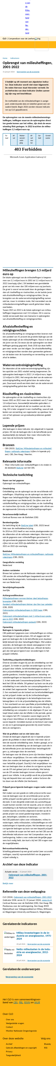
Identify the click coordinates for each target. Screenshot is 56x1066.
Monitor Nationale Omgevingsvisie (21, 1031)
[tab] (7, 139)
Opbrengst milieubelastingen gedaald (19, 622)
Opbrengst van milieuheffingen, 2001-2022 (33, 897)
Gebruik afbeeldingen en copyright (21, 1048)
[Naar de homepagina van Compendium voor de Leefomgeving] (28, 18)
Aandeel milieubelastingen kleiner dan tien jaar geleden (27, 604)
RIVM (27, 1002)
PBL (21, 1002)
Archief (9, 1044)
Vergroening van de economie (28, 72)
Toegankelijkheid (13, 1055)
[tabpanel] (28, 206)
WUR (37, 1002)
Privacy (9, 1052)
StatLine (19, 468)
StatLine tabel (27, 526)
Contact (9, 1027)
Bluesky (47, 1044)
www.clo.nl (47, 900)
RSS (45, 1048)
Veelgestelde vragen (15, 1023)
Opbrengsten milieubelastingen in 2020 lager (23, 610)
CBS (15, 1002)
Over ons (10, 1020)
